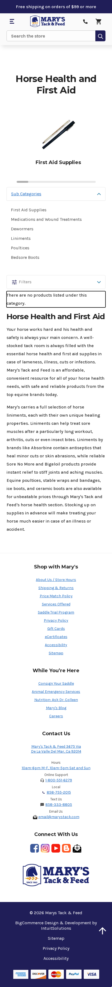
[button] (56, 194)
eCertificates (56, 636)
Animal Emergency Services (56, 691)
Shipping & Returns (56, 588)
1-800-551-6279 (58, 780)
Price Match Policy (56, 596)
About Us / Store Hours (56, 579)
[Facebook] (34, 848)
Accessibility (56, 645)
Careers (56, 716)
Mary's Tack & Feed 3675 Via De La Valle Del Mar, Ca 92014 (56, 749)
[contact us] (85, 21)
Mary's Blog (56, 708)
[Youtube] (55, 848)
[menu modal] (11, 21)
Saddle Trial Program (56, 612)
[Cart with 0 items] (98, 21)
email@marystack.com (58, 817)
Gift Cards (56, 628)
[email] (77, 848)
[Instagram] (45, 848)
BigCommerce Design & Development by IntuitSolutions (56, 925)
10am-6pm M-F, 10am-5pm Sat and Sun (56, 768)
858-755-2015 (59, 792)
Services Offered (56, 604)
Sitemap (56, 653)
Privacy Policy (56, 620)
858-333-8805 (58, 804)
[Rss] (66, 848)
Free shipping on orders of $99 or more (56, 6)
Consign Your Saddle (56, 683)
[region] (56, 142)
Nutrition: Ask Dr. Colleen (56, 699)
